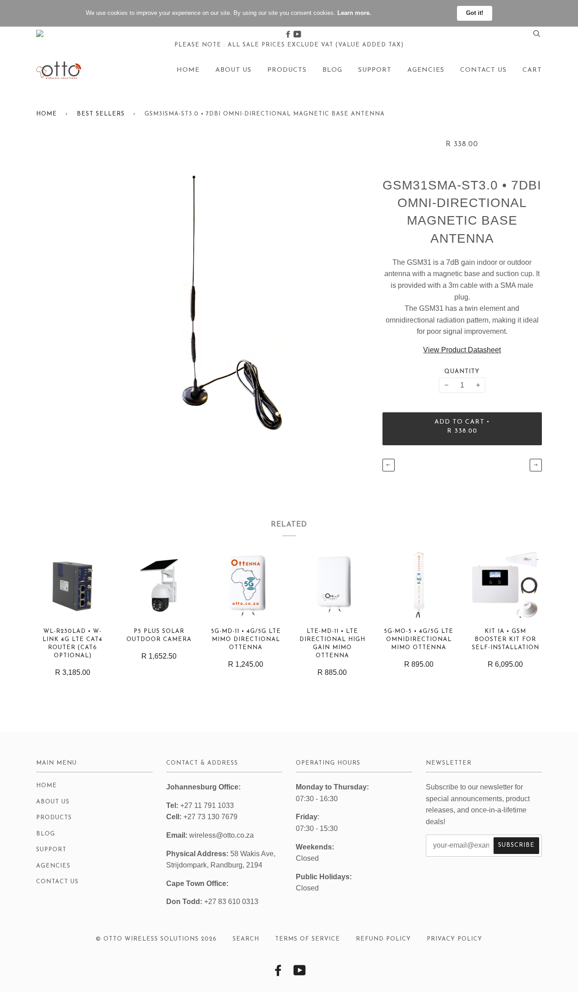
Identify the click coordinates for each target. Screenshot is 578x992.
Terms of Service (307, 939)
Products (287, 70)
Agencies (425, 70)
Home (188, 70)
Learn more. (354, 12)
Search (246, 939)
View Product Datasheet (462, 350)
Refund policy (383, 939)
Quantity (462, 371)
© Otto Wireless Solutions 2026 (156, 939)
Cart (532, 70)
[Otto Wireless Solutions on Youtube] (297, 34)
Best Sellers (101, 114)
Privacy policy (454, 939)
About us (233, 70)
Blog (332, 70)
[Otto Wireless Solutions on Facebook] (289, 34)
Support (375, 70)
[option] (202, 301)
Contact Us (483, 70)
